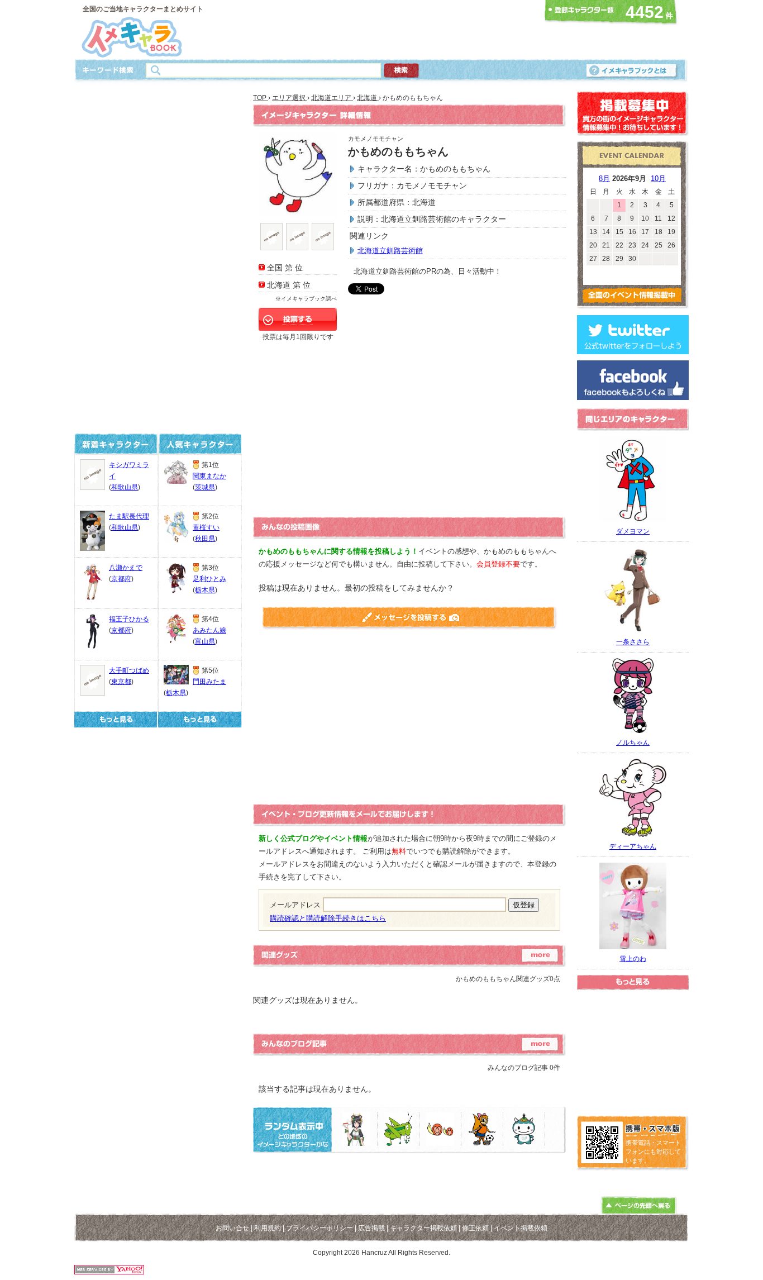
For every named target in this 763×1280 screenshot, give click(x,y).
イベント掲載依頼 (520, 1228)
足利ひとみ (209, 579)
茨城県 (205, 487)
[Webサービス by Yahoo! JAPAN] (109, 1271)
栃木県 (205, 590)
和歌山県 (124, 487)
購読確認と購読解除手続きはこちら (328, 918)
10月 (658, 178)
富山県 (205, 641)
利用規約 (267, 1228)
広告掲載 (371, 1228)
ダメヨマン (633, 531)
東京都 (121, 682)
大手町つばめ (129, 670)
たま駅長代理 (129, 516)
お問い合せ (232, 1228)
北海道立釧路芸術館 (390, 250)
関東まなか (209, 476)
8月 (604, 178)
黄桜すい (206, 527)
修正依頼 (475, 1228)
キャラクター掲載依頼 (423, 1228)
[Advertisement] (378, 29)
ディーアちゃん (632, 846)
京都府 (121, 579)
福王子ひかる (129, 619)
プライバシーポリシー (319, 1228)
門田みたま (209, 682)
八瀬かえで (125, 568)
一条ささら (633, 642)
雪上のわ (632, 959)
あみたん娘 (209, 630)
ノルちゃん (633, 742)
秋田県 (205, 539)
